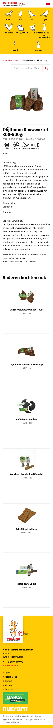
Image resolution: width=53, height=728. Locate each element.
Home (5, 60)
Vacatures (9, 689)
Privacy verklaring (11, 722)
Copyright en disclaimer (35, 719)
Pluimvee (9, 33)
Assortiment (14, 60)
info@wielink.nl (10, 666)
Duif (32, 20)
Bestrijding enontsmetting (44, 35)
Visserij (14, 50)
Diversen (38, 50)
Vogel (44, 20)
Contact (8, 681)
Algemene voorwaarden (13, 719)
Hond (8, 20)
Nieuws (8, 685)
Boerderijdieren (32, 33)
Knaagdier (20, 33)
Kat (20, 20)
